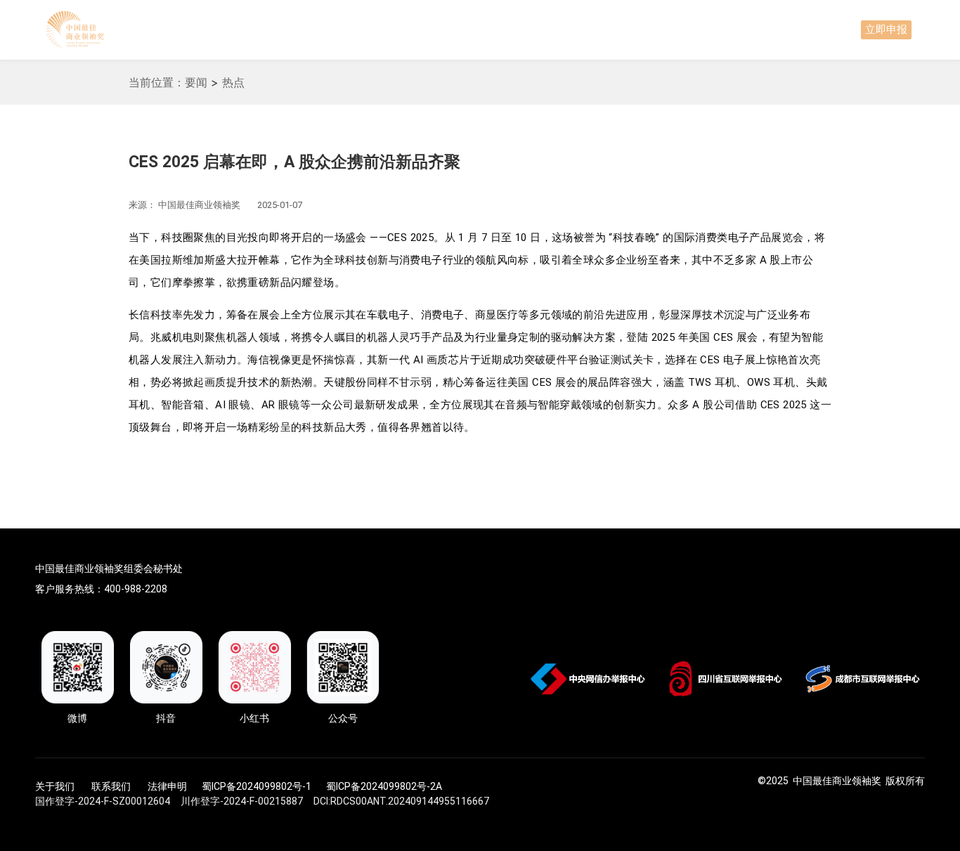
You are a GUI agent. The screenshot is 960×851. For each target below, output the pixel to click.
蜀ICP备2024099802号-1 (256, 786)
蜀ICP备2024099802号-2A (384, 786)
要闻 (196, 82)
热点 (233, 82)
